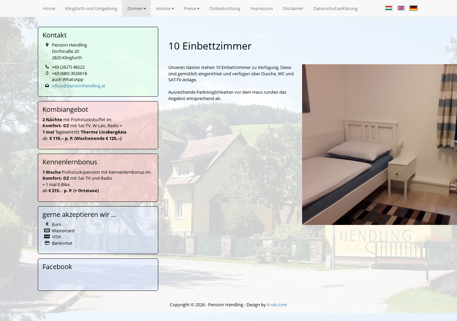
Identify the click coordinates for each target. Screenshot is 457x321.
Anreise (164, 8)
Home (49, 8)
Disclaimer (293, 8)
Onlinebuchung (224, 8)
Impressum (261, 8)
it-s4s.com (277, 305)
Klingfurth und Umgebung (91, 8)
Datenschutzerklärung (335, 8)
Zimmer (135, 8)
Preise (190, 8)
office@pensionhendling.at (78, 86)
